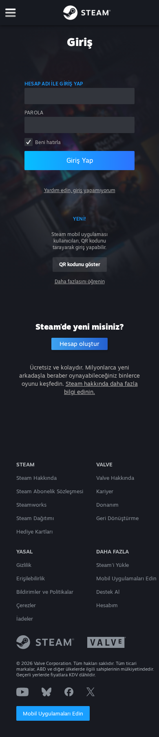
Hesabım (107, 605)
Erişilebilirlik (30, 578)
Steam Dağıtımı (35, 518)
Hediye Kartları (34, 531)
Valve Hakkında (115, 478)
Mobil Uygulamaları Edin (53, 713)
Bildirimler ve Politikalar (44, 591)
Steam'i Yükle (112, 565)
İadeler (24, 618)
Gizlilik (23, 565)
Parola (33, 112)
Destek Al (107, 591)
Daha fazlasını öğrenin (80, 281)
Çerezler (26, 605)
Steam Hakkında (36, 478)
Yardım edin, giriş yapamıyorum (79, 190)
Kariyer (104, 491)
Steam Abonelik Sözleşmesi (49, 491)
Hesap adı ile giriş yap (53, 84)
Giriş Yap (79, 160)
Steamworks (31, 504)
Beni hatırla (48, 142)
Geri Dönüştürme (117, 518)
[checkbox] (28, 142)
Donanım (107, 504)
